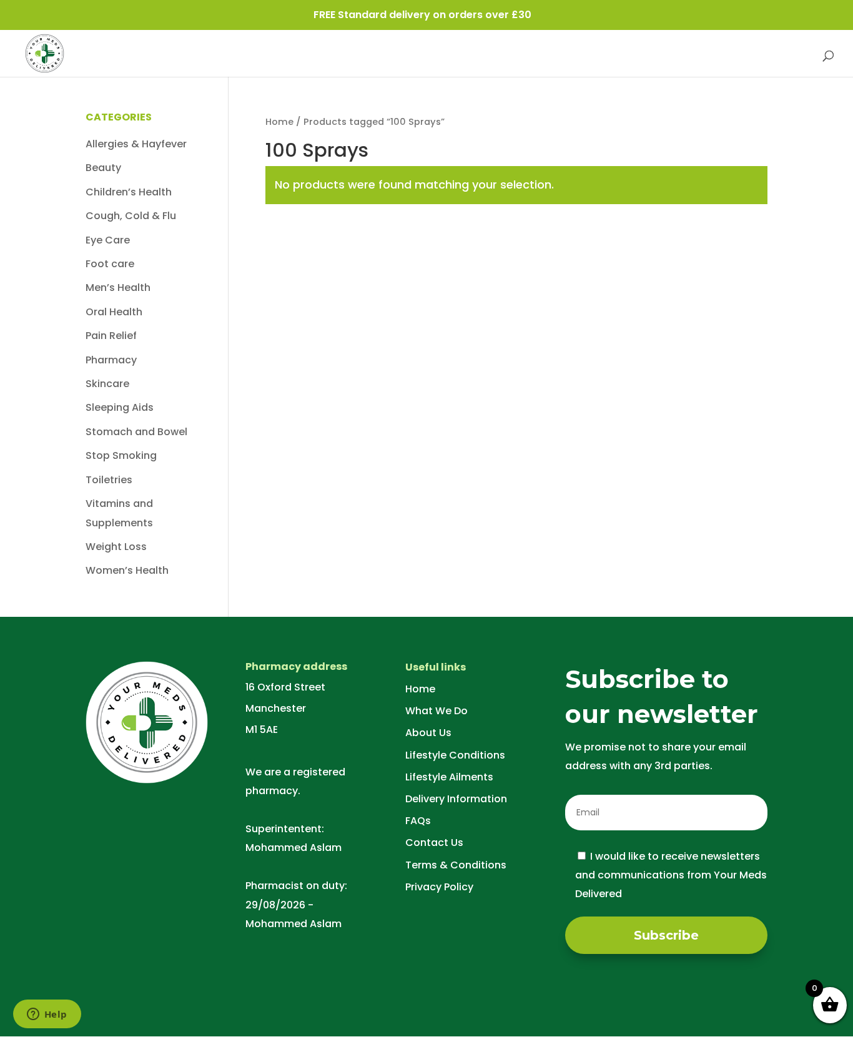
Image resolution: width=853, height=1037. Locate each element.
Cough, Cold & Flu (131, 216)
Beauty (103, 167)
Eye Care (108, 240)
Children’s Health (129, 192)
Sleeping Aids (120, 407)
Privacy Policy (439, 887)
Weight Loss (116, 546)
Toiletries (109, 480)
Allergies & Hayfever (136, 144)
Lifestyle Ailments (449, 777)
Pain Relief (111, 335)
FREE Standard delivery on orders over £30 (422, 14)
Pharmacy (111, 360)
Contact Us (434, 842)
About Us (428, 732)
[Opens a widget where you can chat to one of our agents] (46, 1015)
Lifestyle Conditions (455, 755)
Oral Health (114, 312)
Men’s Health (118, 287)
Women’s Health (127, 570)
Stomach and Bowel (136, 432)
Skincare (107, 383)
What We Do (436, 711)
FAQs (418, 820)
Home (279, 121)
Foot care (110, 264)
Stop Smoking (121, 455)
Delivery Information (456, 799)
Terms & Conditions (455, 865)
